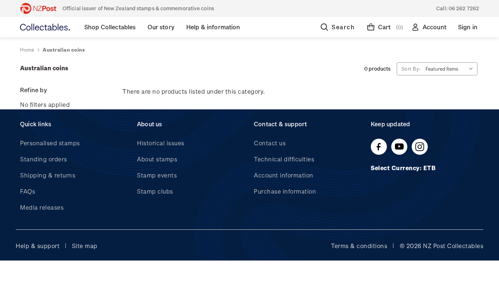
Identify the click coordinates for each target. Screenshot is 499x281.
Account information (283, 175)
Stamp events (157, 175)
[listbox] (450, 69)
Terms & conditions (359, 245)
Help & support (38, 245)
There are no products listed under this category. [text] (193, 91)
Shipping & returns (47, 175)
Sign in (467, 26)
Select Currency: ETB (404, 167)
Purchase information (285, 191)
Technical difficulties (284, 159)
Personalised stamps (50, 142)
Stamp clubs (155, 191)
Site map (85, 245)
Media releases (42, 207)
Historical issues (160, 142)
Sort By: (411, 68)
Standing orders (43, 159)
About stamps (157, 159)
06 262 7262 (464, 8)
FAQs (27, 191)
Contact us (270, 142)
